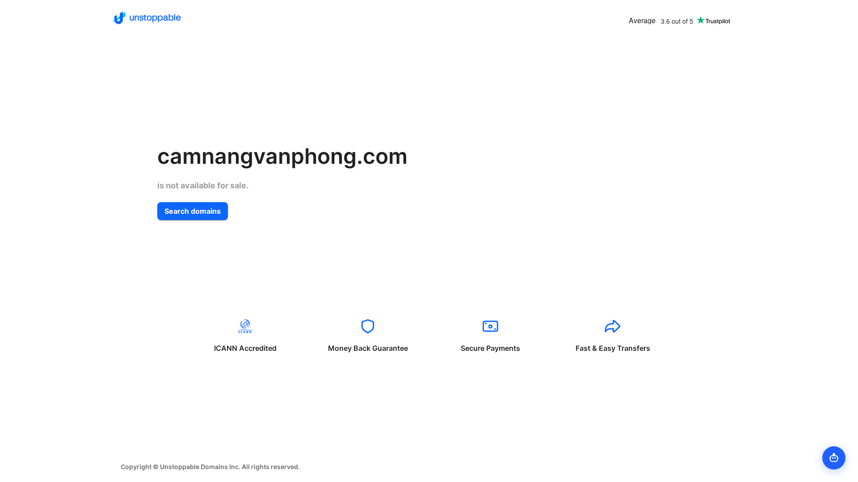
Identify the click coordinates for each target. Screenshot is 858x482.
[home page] (146, 18)
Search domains (192, 211)
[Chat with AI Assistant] (833, 458)
